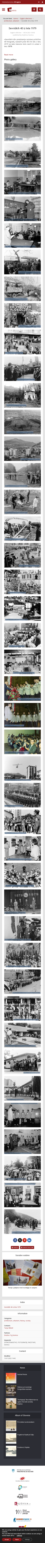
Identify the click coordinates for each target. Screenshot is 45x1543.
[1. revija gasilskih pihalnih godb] (22, 875)
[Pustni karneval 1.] (22, 262)
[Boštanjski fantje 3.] (22, 742)
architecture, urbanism (11, 1321)
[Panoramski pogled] (22, 448)
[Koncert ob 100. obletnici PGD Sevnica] (22, 901)
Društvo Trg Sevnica (11, 1335)
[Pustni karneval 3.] (22, 315)
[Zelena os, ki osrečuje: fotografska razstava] (11, 1390)
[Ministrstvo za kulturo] (22, 1471)
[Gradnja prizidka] (22, 555)
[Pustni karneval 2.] (22, 288)
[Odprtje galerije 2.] (22, 1141)
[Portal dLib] (22, 1496)
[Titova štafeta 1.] (22, 342)
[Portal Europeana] (22, 1487)
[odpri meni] (3, 9)
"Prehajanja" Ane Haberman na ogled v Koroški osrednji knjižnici (27, 1402)
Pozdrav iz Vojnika (23, 1447)
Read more (8, 55)
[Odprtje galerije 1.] (22, 1115)
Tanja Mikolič (8, 1328)
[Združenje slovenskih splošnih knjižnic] (22, 1504)
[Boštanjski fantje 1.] (22, 688)
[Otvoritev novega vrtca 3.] (22, 1088)
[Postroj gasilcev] (22, 822)
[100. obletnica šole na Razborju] (22, 635)
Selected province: (11, 2)
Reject (17, 1539)
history (22, 1321)
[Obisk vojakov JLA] (22, 1221)
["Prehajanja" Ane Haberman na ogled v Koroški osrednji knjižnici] (11, 1403)
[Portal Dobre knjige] (22, 1520)
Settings (27, 1539)
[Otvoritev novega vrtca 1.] (22, 1035)
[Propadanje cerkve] (22, 395)
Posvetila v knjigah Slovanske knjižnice (22, 1288)
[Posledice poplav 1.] (22, 75)
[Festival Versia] (11, 1378)
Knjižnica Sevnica (27, 35)
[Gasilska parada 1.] (22, 955)
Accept (7, 1539)
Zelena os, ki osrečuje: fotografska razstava (24, 1388)
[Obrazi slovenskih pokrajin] (23, 1512)
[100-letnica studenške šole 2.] (22, 1195)
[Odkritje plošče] (22, 928)
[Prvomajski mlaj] (22, 528)
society (28, 1321)
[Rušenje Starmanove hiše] (22, 155)
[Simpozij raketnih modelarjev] (22, 662)
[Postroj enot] (22, 795)
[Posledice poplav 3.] (22, 129)
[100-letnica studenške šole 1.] (22, 1168)
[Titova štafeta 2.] (22, 368)
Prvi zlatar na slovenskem (25, 1422)
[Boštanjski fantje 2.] (22, 715)
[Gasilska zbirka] (22, 848)
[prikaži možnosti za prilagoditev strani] (39, 2)
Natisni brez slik (27, 1247)
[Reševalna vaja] (22, 768)
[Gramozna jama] (22, 422)
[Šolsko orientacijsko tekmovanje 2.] (22, 502)
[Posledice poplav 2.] (22, 102)
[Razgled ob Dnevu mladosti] (22, 608)
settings (19, 1536)
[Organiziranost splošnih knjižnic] (22, 1479)
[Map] (34, 9)
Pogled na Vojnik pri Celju (25, 1435)
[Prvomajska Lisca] (22, 582)
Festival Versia (22, 1374)
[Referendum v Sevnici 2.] (22, 208)
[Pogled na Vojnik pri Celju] (11, 1438)
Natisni (15, 1247)
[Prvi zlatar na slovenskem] (11, 1425)
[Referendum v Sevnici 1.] (22, 182)
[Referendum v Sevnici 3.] (22, 235)
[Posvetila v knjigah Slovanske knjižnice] (22, 1273)
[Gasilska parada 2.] (22, 981)
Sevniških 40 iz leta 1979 (12, 1307)
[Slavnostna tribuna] (22, 1008)
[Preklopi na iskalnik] (40, 9)
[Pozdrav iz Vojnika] (11, 1451)
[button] (36, 1278)
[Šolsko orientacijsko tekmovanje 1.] (22, 475)
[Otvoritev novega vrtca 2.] (22, 1061)
